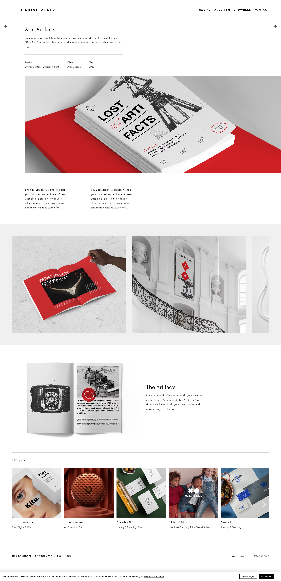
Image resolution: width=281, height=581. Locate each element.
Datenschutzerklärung (154, 576)
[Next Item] (264, 284)
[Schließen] (277, 576)
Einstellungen (248, 576)
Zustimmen (266, 576)
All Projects (18, 460)
